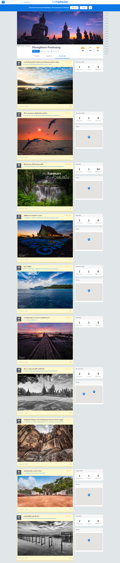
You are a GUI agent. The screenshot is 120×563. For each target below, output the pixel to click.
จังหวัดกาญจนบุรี (45, 166)
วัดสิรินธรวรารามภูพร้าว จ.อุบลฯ (33, 215)
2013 (107, 49)
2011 (107, 54)
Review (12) (62, 56)
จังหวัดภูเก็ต (35, 473)
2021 (107, 28)
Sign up (74, 7)
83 (83, 50)
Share (26, 106)
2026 (107, 15)
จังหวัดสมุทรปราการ (43, 115)
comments (21, 106)
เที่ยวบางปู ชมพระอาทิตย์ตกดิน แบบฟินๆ (35, 113)
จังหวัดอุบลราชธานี (42, 217)
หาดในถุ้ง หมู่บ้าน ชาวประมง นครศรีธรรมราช (37, 318)
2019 (107, 33)
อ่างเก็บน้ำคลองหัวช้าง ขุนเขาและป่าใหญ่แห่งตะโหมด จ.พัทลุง (41, 62)
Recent (107, 13)
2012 (107, 51)
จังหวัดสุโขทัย (41, 371)
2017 (107, 38)
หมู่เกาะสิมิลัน (27, 266)
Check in (49, 56)
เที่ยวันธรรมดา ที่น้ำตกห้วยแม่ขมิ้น (33, 164)
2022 (107, 26)
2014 (107, 46)
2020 (107, 31)
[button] (89, 137)
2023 (107, 23)
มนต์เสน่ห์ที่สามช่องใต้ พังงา (31, 516)
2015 (107, 44)
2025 (107, 18)
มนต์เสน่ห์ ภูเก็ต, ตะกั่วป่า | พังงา (33, 471)
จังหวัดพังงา (42, 269)
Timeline (36, 56)
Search (21, 2)
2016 (107, 41)
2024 (107, 21)
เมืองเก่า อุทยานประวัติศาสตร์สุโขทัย (34, 369)
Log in (83, 7)
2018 (107, 36)
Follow (36, 51)
